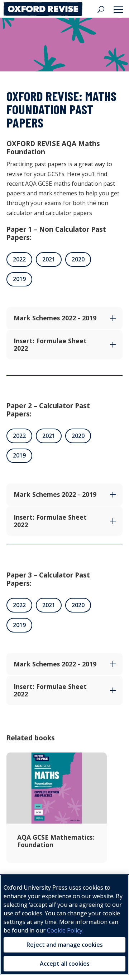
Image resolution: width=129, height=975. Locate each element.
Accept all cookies (65, 964)
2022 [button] (19, 259)
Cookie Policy (64, 930)
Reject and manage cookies (65, 945)
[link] (43, 9)
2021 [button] (48, 259)
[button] (120, 9)
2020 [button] (78, 259)
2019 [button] (19, 279)
